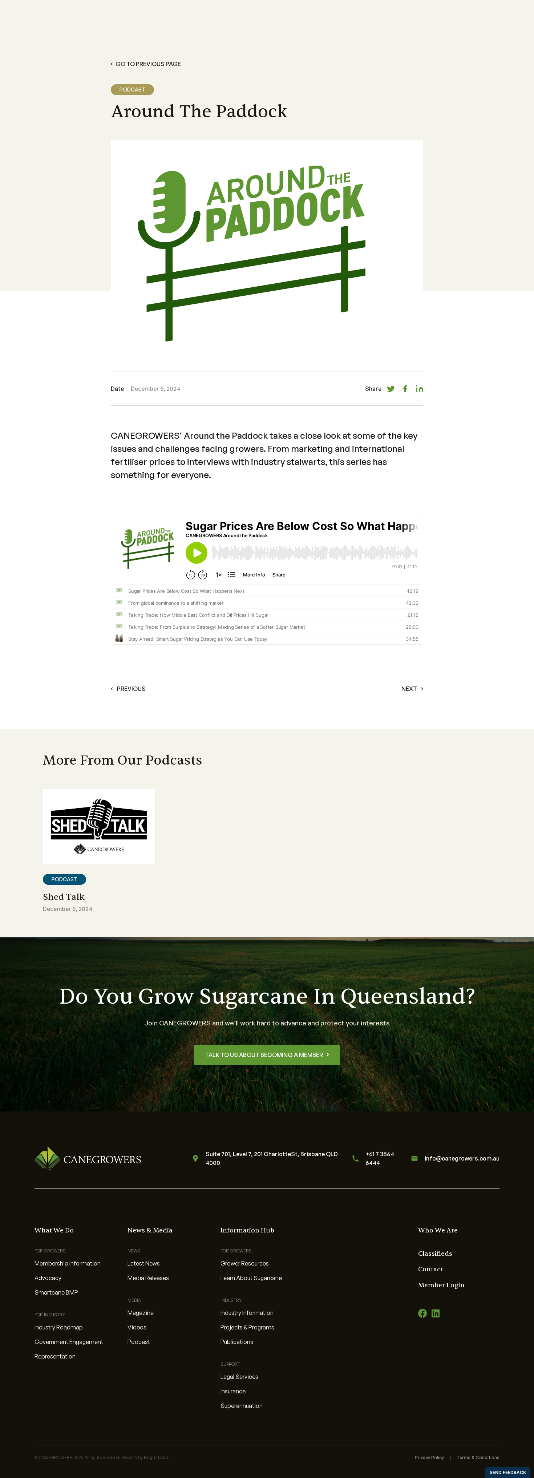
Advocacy (48, 1277)
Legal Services (239, 1376)
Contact (430, 1269)
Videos (137, 1327)
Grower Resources (245, 1263)
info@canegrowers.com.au (462, 1158)
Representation (55, 1356)
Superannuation (242, 1405)
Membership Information (68, 1263)
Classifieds (435, 1254)
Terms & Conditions (478, 1457)
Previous (131, 688)
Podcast (139, 1341)
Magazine (141, 1312)
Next (409, 688)
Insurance (233, 1391)
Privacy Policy (429, 1457)
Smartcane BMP (56, 1292)
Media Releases (148, 1277)
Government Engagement (69, 1341)
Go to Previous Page (148, 64)
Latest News (144, 1263)
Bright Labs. (156, 1457)
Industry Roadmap (59, 1327)
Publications (237, 1341)
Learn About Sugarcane (251, 1277)
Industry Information (247, 1312)
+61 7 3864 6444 (379, 1158)
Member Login (441, 1285)
